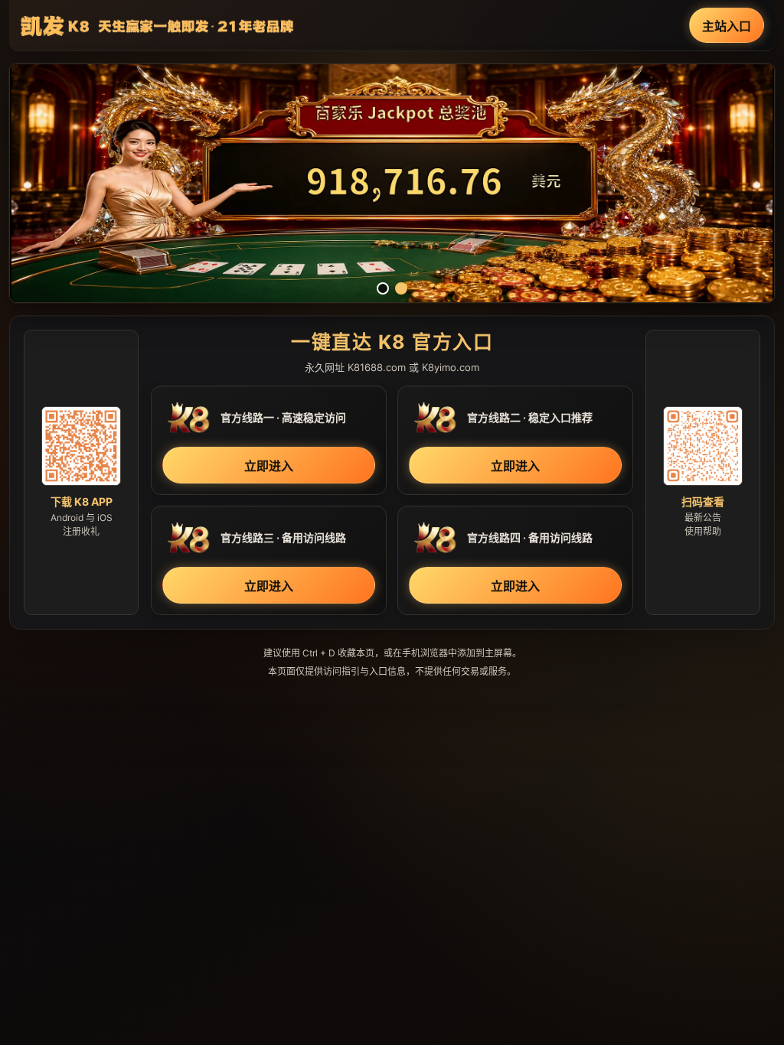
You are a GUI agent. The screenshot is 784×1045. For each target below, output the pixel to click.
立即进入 (268, 466)
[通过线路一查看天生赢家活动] (392, 183)
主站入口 (726, 26)
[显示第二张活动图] (401, 288)
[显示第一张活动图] (383, 288)
